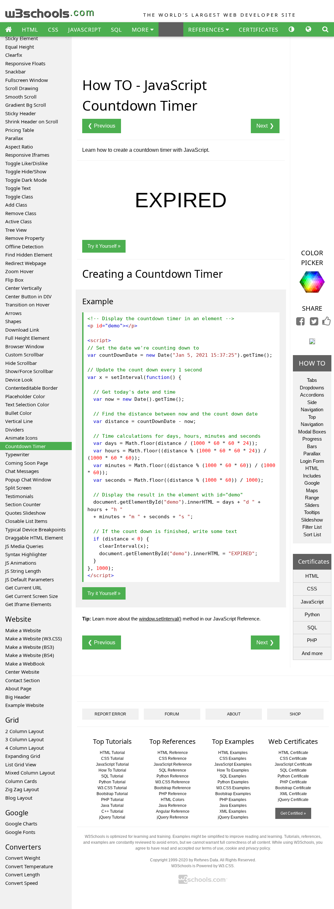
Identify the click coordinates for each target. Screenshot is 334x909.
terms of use (212, 848)
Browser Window (24, 346)
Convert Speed (21, 883)
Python (312, 614)
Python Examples (233, 782)
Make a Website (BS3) (29, 647)
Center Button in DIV (28, 296)
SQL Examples (233, 776)
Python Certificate (293, 776)
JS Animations (20, 562)
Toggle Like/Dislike (26, 163)
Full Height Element (27, 338)
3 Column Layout (24, 739)
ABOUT (233, 714)
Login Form (312, 461)
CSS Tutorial (112, 758)
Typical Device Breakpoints (35, 529)
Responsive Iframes (27, 154)
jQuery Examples (233, 817)
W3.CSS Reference (172, 782)
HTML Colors (172, 799)
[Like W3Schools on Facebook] (326, 323)
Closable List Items (26, 521)
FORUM (172, 714)
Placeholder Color (25, 396)
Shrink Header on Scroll (31, 121)
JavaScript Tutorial (112, 764)
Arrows (13, 313)
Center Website (22, 671)
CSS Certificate (293, 758)
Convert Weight (22, 857)
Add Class (16, 204)
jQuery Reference (172, 817)
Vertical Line (19, 421)
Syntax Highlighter (26, 554)
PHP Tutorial (112, 799)
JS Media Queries (24, 546)
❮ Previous (101, 126)
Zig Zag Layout (22, 789)
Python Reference (173, 776)
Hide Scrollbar (21, 363)
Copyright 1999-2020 (169, 860)
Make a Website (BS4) (29, 655)
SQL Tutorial (112, 776)
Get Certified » (293, 813)
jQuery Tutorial (112, 817)
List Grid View (20, 764)
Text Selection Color (27, 404)
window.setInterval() (160, 618)
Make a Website (23, 630)
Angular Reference (173, 811)
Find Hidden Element (28, 254)
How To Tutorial (112, 770)
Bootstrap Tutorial (112, 793)
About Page (18, 688)
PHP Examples (233, 799)
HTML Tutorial (112, 752)
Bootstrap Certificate (293, 788)
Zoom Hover (19, 271)
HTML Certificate (293, 752)
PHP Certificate (293, 782)
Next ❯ (265, 126)
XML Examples (233, 811)
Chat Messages (22, 471)
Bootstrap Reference (172, 788)
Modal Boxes (312, 431)
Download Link (22, 329)
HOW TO (312, 363)
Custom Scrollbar (24, 354)
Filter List (312, 527)
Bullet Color (18, 413)
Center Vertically (23, 288)
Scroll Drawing (21, 88)
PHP (312, 640)
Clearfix (13, 55)
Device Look (19, 379)
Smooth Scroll (21, 96)
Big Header (17, 697)
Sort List (312, 534)
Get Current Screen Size (31, 596)
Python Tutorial (112, 782)
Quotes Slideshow (25, 512)
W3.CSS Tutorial (112, 788)
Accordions (312, 395)
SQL (116, 29)
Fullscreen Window (26, 80)
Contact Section (22, 680)
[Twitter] (314, 323)
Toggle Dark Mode (26, 180)
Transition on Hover (27, 304)
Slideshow (312, 520)
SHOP (295, 714)
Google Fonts (20, 832)
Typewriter (17, 454)
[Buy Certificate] (312, 341)
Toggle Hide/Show (25, 171)
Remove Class (20, 213)
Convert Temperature (29, 866)
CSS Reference (173, 758)
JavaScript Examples (232, 764)
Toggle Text (18, 188)
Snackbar (15, 71)
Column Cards (21, 781)
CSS (53, 29)
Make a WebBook (25, 663)
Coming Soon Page (26, 463)
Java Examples (233, 805)
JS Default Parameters (29, 579)
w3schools (50, 12)
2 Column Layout (24, 731)
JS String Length (23, 571)
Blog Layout (18, 797)
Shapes (13, 321)
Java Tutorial (112, 805)
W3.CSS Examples (233, 788)
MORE (141, 29)
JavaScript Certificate (293, 764)
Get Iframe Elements (28, 604)
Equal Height (19, 46)
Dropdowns (312, 387)
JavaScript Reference (173, 764)
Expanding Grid (22, 756)
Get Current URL (23, 587)
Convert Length (22, 874)
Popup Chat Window (28, 479)
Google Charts (21, 823)
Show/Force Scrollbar (29, 371)
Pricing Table (19, 130)
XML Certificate (293, 793)
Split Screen (18, 487)
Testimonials (19, 496)
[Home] (8, 29)
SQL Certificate (293, 770)
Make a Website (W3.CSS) (33, 638)
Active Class (18, 221)
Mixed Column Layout (30, 772)
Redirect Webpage (25, 263)
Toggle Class (19, 196)
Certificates (313, 561)
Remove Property (24, 238)
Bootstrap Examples (233, 793)
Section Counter (23, 504)
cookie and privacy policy (247, 848)
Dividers (14, 429)
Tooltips (312, 512)
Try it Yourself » (103, 246)
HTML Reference (173, 752)
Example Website (24, 705)
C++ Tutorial (112, 811)
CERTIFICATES (258, 29)
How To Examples (233, 770)
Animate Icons (21, 437)
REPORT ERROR (110, 714)
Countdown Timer (25, 446)
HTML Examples (233, 752)
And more (312, 653)
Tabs (312, 380)
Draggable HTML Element (34, 537)
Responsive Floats (25, 63)
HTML (30, 29)
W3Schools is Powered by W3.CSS (202, 866)
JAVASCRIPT (84, 29)
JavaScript (312, 601)
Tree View (16, 230)
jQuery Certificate (293, 799)
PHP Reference (173, 793)
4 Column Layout (24, 747)
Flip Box (14, 279)
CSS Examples (233, 758)
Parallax (14, 138)
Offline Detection (24, 246)
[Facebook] (300, 323)
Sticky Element (21, 38)
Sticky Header (20, 113)
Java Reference (173, 805)
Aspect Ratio (19, 146)
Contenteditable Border (31, 387)
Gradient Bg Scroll (25, 105)
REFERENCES (207, 29)
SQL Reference (172, 770)
